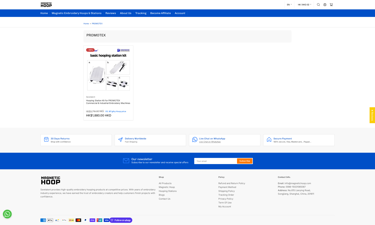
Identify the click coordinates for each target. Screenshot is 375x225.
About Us (125, 13)
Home (44, 13)
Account (180, 13)
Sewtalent (90, 97)
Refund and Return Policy (231, 183)
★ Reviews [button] (372, 115)
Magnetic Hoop (167, 187)
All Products (165, 183)
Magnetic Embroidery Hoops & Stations (77, 13)
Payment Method (227, 187)
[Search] (318, 4)
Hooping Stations (168, 191)
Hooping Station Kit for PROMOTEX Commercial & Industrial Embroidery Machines (108, 101)
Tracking (140, 13)
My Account (224, 206)
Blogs (162, 194)
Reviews (110, 13)
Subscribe (244, 161)
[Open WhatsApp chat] (7, 214)
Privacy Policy (225, 198)
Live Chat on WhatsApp (210, 142)
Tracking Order (226, 194)
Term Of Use (225, 202)
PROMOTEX (97, 23)
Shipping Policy (226, 191)
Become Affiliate (160, 13)
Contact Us (164, 198)
